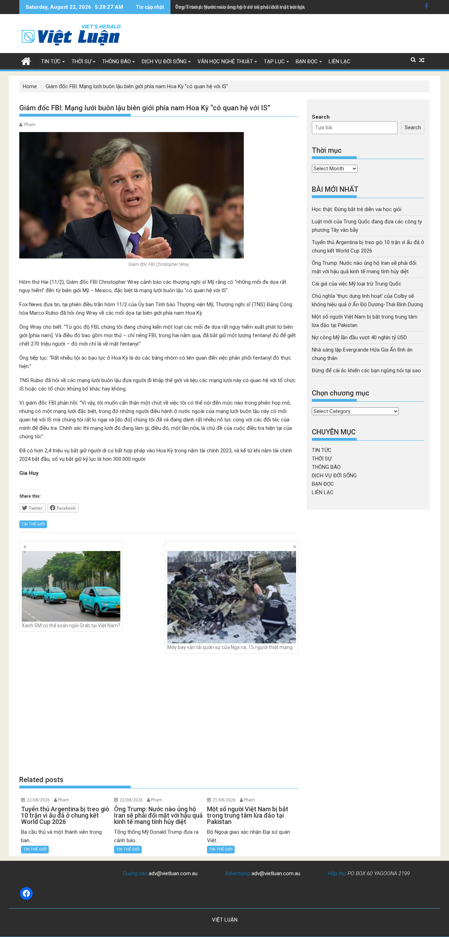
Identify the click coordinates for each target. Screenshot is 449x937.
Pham (29, 124)
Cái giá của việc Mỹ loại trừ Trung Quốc (356, 284)
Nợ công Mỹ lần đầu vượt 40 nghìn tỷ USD (359, 337)
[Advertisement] (159, 714)
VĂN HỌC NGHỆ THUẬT (225, 61)
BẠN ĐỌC (307, 61)
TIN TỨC (51, 61)
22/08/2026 (38, 800)
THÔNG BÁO (116, 61)
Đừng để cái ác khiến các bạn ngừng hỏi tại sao (366, 370)
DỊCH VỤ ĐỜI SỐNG (164, 61)
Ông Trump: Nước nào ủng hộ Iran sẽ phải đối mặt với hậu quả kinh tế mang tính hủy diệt (275, 7)
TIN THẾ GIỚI (33, 524)
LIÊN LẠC (339, 61)
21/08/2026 (224, 800)
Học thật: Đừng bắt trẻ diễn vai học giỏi (356, 209)
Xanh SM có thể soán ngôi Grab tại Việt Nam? (71, 625)
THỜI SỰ (81, 61)
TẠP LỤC (274, 61)
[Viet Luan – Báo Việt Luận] (26, 60)
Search (321, 117)
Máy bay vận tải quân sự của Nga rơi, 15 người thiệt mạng (230, 647)
